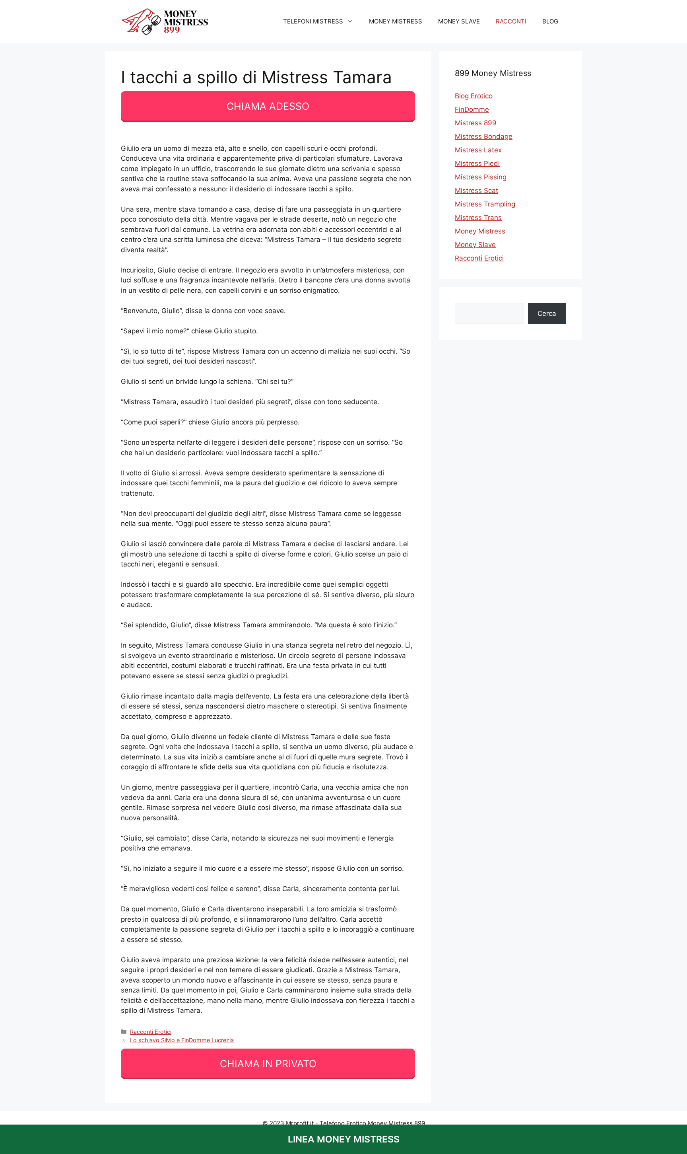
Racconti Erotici (150, 1031)
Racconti (511, 21)
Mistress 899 (476, 123)
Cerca (547, 313)
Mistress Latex (478, 150)
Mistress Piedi (477, 163)
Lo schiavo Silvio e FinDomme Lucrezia (182, 1040)
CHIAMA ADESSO (268, 106)
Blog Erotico (474, 96)
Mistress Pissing (481, 177)
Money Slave (459, 21)
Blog (550, 21)
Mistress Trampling (485, 204)
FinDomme (472, 109)
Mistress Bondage (483, 136)
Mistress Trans (478, 218)
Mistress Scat (476, 191)
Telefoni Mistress (313, 21)
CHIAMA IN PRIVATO (268, 1064)
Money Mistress (395, 21)
